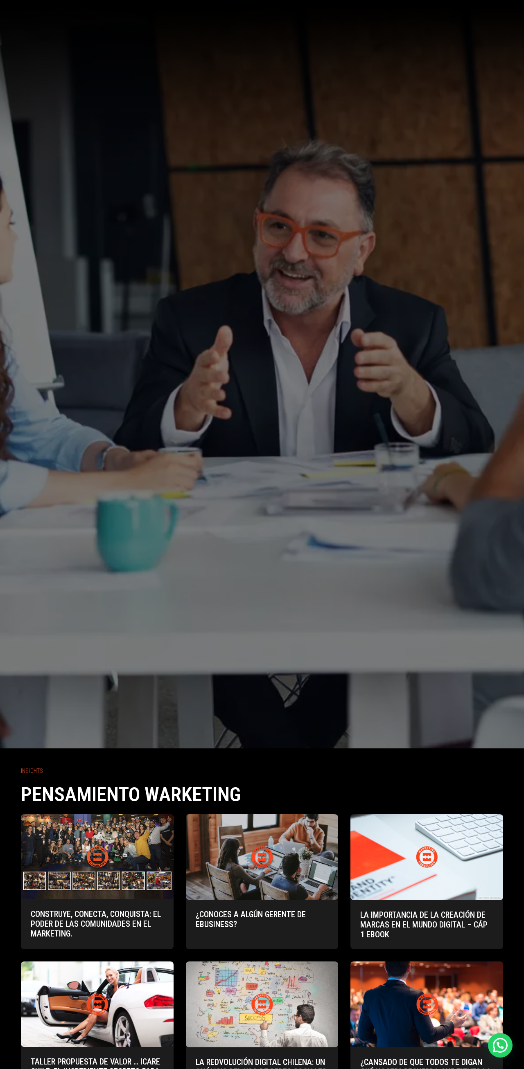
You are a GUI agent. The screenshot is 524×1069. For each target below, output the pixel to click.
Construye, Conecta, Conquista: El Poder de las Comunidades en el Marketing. (96, 924)
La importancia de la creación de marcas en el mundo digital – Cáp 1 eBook (424, 924)
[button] (500, 1045)
